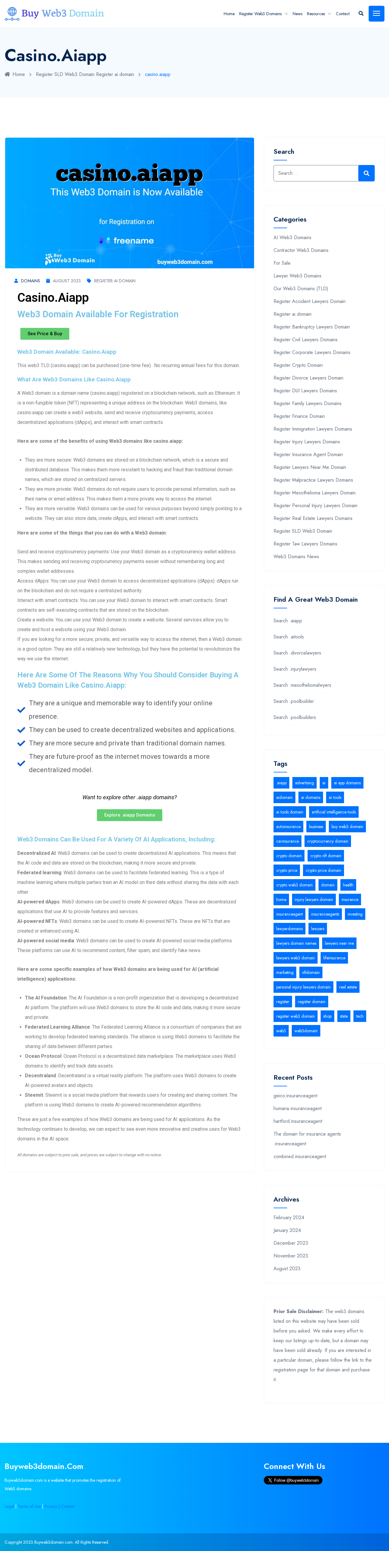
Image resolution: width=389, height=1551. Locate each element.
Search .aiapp (288, 620)
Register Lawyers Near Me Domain (310, 467)
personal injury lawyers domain (303, 987)
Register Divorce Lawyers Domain (308, 377)
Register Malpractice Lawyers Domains (313, 479)
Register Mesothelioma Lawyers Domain (315, 492)
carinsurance (287, 841)
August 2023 (67, 281)
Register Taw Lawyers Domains (305, 543)
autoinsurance (288, 827)
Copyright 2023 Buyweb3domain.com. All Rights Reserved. (57, 1542)
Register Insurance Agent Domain (308, 454)
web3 (281, 1031)
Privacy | (52, 1506)
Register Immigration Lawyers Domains (313, 428)
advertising (304, 783)
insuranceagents (325, 914)
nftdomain (311, 972)
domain (328, 885)
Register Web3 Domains (260, 14)
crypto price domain (323, 870)
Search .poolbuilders (295, 717)
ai (323, 783)
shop (327, 1016)
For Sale (282, 263)
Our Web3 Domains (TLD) (301, 288)
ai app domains (347, 783)
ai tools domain (289, 812)
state (344, 1016)
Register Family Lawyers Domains (308, 403)
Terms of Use (29, 1506)
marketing (285, 972)
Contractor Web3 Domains (301, 250)
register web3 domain (295, 1016)
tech (359, 1016)
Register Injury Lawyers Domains (307, 441)
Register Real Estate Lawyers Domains (313, 518)
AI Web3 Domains (293, 237)
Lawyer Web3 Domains (298, 275)
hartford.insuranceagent (298, 1121)
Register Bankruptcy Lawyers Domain (312, 326)
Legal (9, 1506)
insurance (350, 899)
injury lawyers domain (314, 899)
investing (355, 914)
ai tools (335, 797)
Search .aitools (289, 636)
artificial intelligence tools (334, 812)
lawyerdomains (289, 929)
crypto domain (289, 856)
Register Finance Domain (299, 416)
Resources (316, 14)
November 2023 (291, 1255)
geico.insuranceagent (295, 1095)
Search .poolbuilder (294, 701)
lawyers (317, 929)
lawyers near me (339, 943)
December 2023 (291, 1243)
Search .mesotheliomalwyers (302, 685)
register (282, 1002)
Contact (342, 14)
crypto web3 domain (294, 885)
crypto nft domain (325, 856)
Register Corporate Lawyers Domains (312, 352)
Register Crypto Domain (298, 365)
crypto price (286, 870)
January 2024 (287, 1230)
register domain (311, 1002)
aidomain (284, 797)
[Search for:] (324, 173)
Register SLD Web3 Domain (65, 74)
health (348, 885)
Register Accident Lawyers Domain (310, 301)
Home (229, 14)
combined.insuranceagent (300, 1156)
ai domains (310, 797)
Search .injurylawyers (295, 668)
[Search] (366, 173)
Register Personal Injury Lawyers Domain (315, 505)
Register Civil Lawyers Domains (306, 339)
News (297, 14)
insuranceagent (289, 914)
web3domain (306, 1031)
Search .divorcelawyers (297, 652)
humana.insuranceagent (298, 1108)
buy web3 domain (347, 827)
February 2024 (289, 1217)
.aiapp (281, 783)
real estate (348, 987)
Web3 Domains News (296, 556)
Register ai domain (115, 74)
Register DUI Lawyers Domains (305, 390)
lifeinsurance (334, 958)
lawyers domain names (296, 943)
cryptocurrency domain (327, 841)
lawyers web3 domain (295, 958)
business (316, 827)
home (281, 899)
